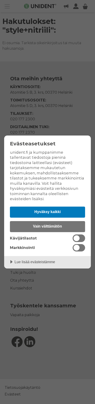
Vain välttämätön (47, 226)
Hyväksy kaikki (47, 212)
